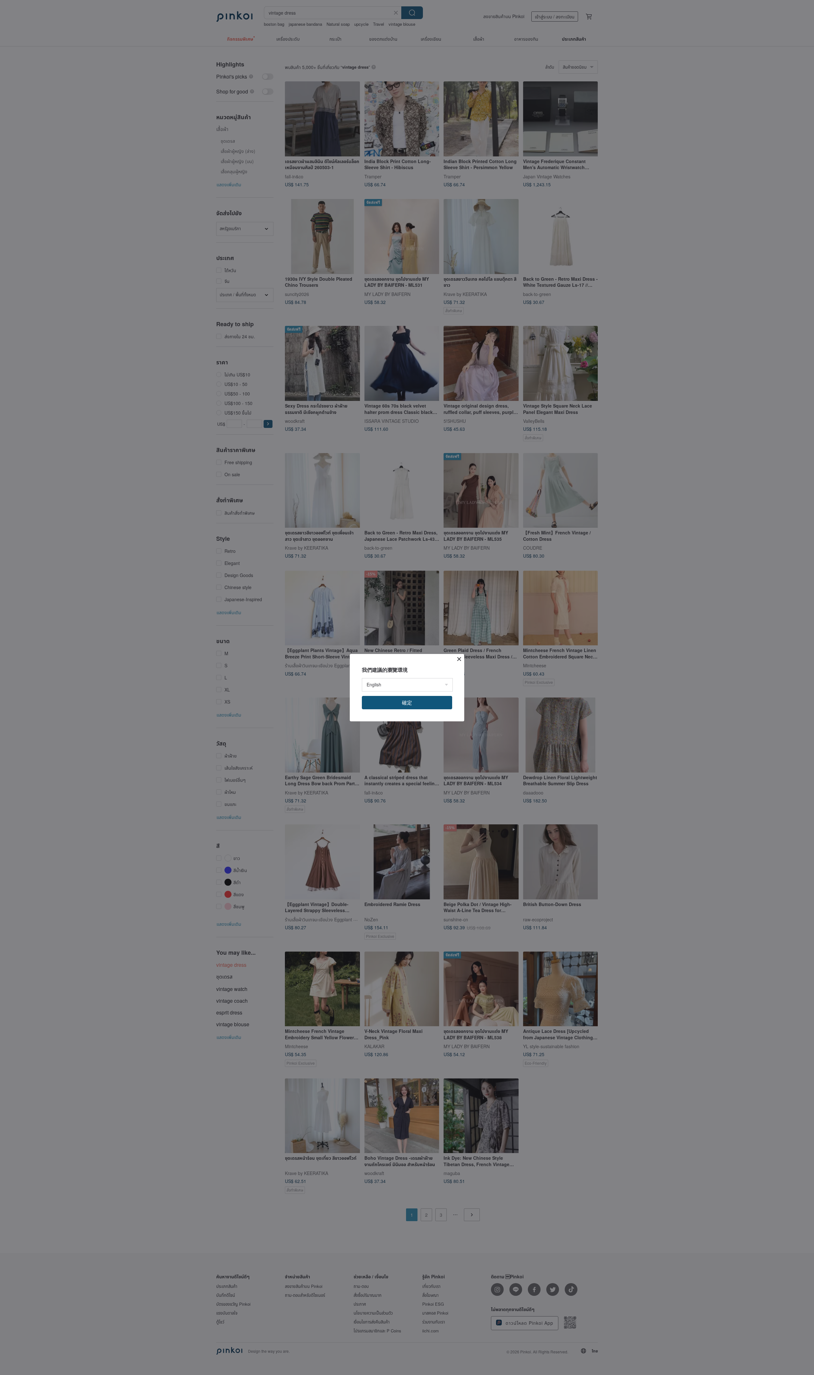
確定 (407, 702)
